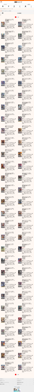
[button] (1, 2)
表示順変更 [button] (19, 13)
